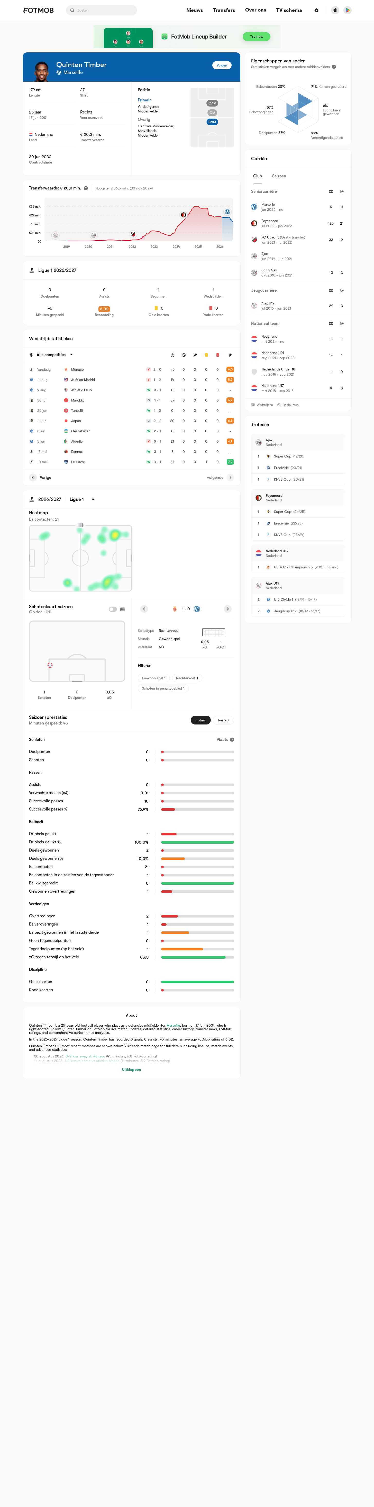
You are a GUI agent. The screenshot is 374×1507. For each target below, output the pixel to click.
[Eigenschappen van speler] (334, 67)
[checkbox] (113, 609)
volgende (215, 477)
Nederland (44, 134)
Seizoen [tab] (279, 176)
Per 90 (223, 720)
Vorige (45, 477)
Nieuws (194, 10)
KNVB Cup (282, 479)
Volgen (222, 65)
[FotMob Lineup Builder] (187, 36)
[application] (138, 223)
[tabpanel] (298, 291)
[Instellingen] (316, 10)
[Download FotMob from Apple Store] (335, 10)
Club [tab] (257, 176)
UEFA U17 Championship (293, 567)
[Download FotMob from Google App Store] (347, 10)
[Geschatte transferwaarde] (86, 188)
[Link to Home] (38, 10)
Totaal (200, 720)
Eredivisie (281, 468)
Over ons (255, 10)
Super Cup (282, 456)
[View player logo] (42, 71)
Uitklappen (131, 1069)
